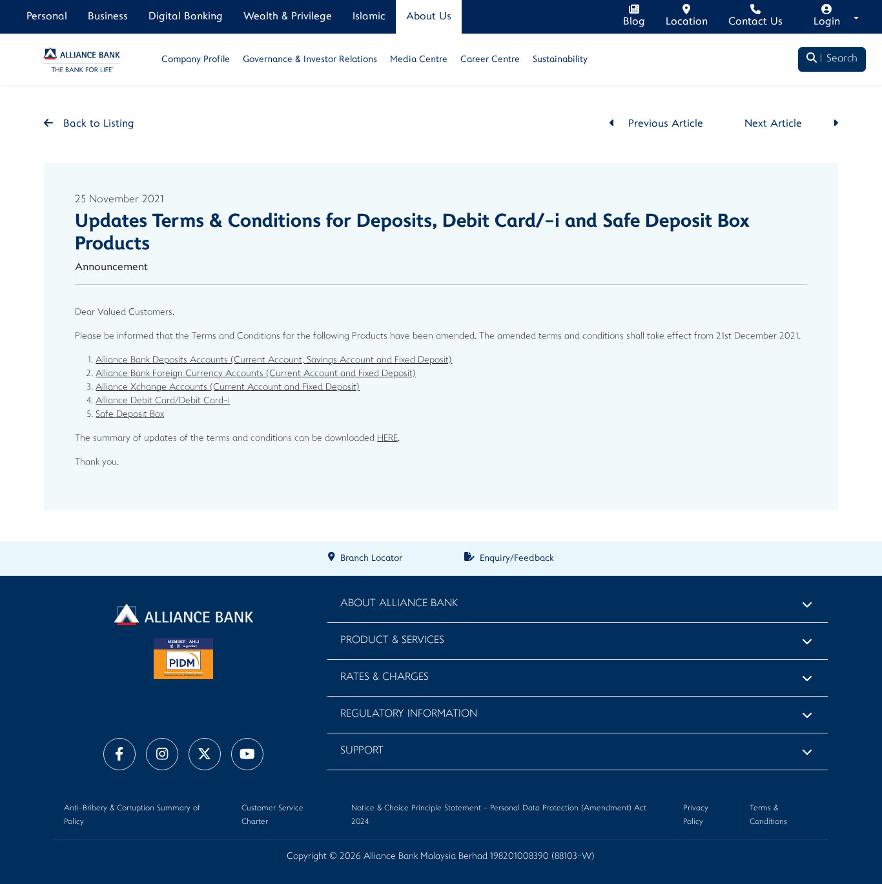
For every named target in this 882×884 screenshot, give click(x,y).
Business (108, 16)
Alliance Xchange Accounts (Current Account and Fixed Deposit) (228, 387)
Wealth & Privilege (287, 16)
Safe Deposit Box (130, 414)
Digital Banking (186, 16)
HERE (387, 438)
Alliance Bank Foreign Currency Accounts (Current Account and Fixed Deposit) (256, 373)
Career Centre (490, 59)
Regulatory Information (408, 714)
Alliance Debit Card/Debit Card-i (163, 400)
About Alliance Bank (399, 604)
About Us (428, 16)
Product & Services (392, 641)
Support (362, 751)
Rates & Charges (384, 677)
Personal (46, 16)
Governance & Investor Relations (310, 59)
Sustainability (560, 59)
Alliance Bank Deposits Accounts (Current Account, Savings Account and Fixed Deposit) (274, 360)
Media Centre (418, 59)
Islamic (369, 16)
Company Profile (195, 59)
